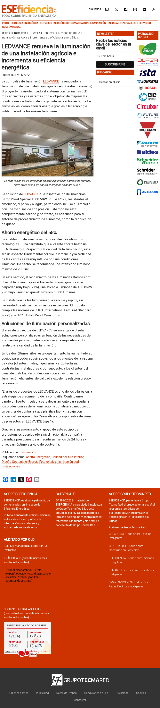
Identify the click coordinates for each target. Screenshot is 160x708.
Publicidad (42, 693)
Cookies (141, 693)
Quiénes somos (18, 693)
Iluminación (18, 33)
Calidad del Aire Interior (68, 457)
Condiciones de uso (96, 693)
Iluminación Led (68, 462)
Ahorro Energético (38, 457)
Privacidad (122, 693)
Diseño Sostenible (14, 462)
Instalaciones (11, 466)
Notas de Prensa (66, 693)
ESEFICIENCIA (29, 11)
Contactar (80, 700)
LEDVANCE (51, 81)
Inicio (5, 33)
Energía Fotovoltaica (42, 462)
